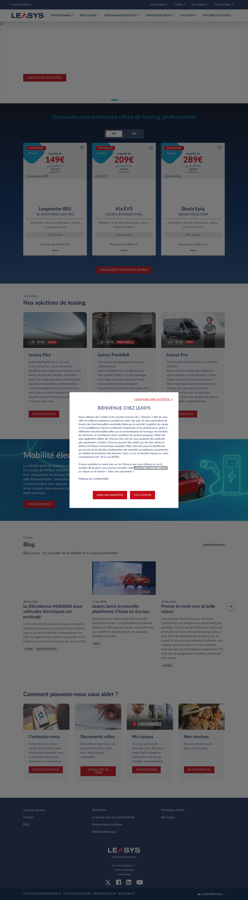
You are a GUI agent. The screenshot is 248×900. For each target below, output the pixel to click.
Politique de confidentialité (94, 479)
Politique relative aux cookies (151, 468)
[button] (153, 399)
